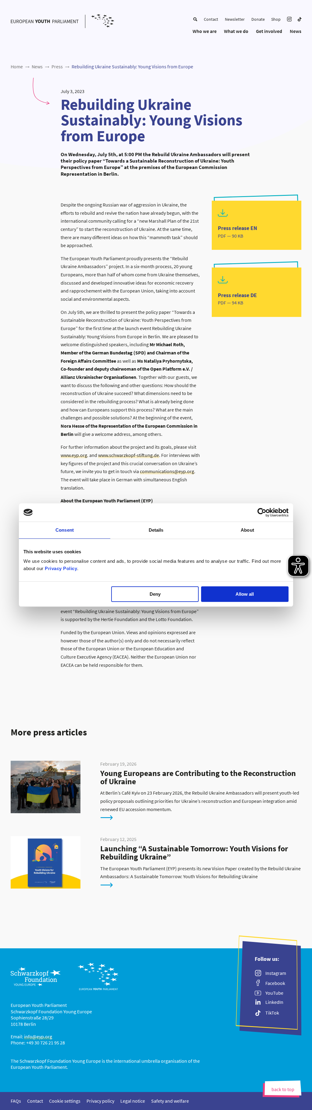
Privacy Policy (61, 568)
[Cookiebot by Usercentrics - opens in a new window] (262, 512)
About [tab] (247, 530)
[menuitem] (195, 19)
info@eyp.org (38, 1036)
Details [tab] (156, 530)
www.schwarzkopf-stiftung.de (128, 455)
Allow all (245, 594)
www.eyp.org (74, 455)
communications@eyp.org (167, 471)
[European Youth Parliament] (62, 21)
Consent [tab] (64, 530)
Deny (155, 594)
